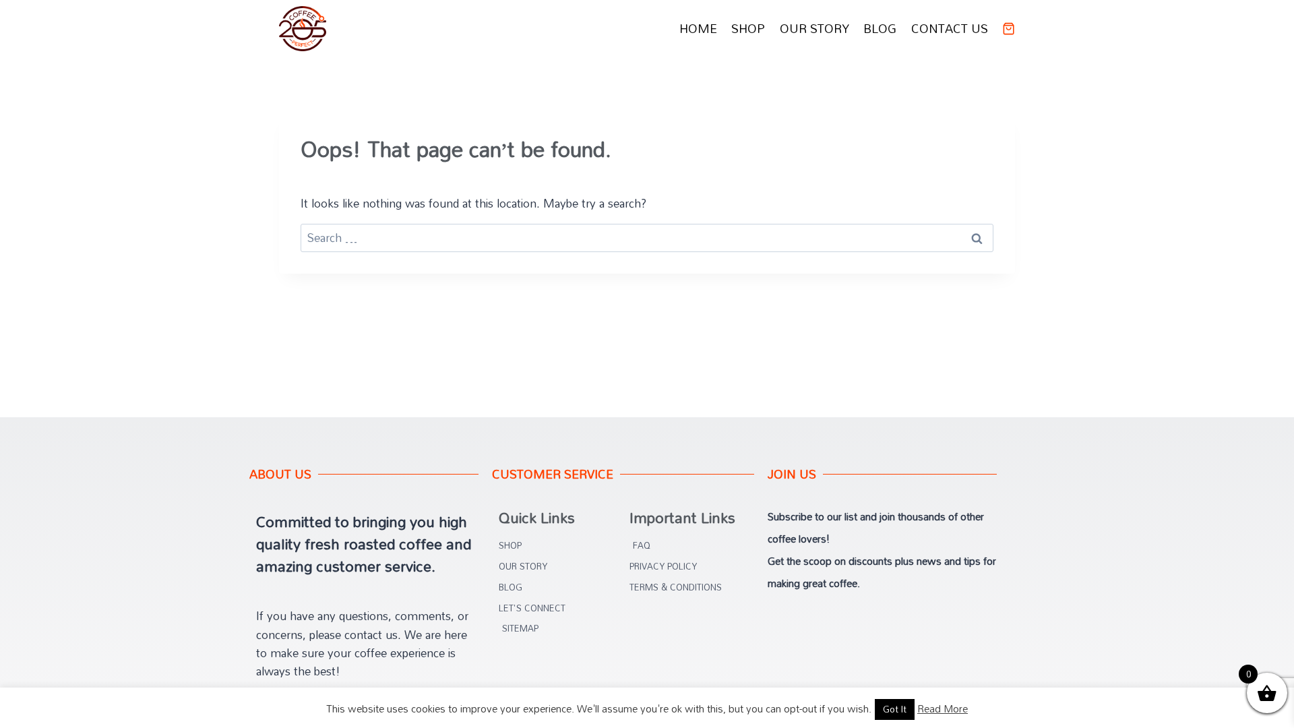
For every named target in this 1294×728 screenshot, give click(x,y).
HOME (698, 28)
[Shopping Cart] (1008, 28)
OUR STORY (814, 28)
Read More (942, 708)
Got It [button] (894, 709)
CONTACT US (949, 28)
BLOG (879, 28)
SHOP (748, 28)
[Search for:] (647, 237)
